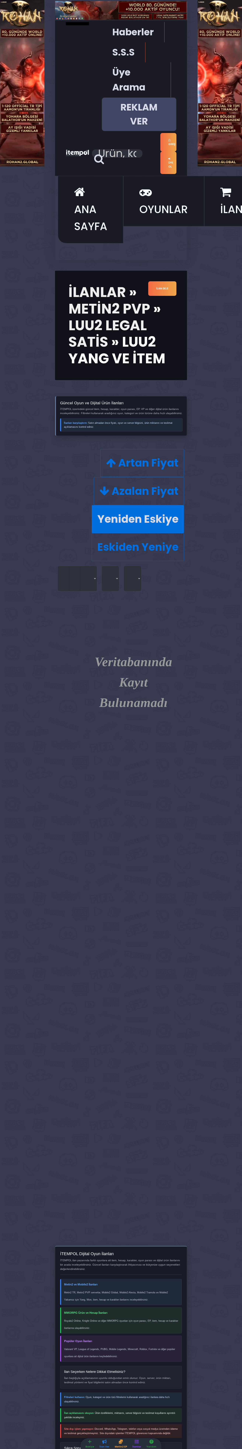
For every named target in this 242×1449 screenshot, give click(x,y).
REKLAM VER (138, 114)
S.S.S (123, 52)
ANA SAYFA (90, 218)
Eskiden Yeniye (137, 547)
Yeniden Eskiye (137, 519)
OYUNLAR (163, 209)
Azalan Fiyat (143, 491)
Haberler (133, 32)
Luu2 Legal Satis (107, 334)
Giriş (171, 144)
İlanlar (97, 292)
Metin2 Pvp (109, 309)
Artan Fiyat (147, 462)
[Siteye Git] (22, 82)
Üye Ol (170, 165)
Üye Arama (128, 80)
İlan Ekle (162, 288)
